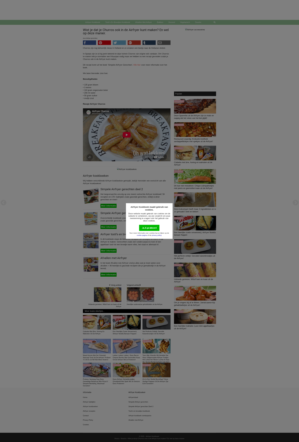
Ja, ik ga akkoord (149, 228)
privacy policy (157, 235)
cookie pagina (142, 235)
